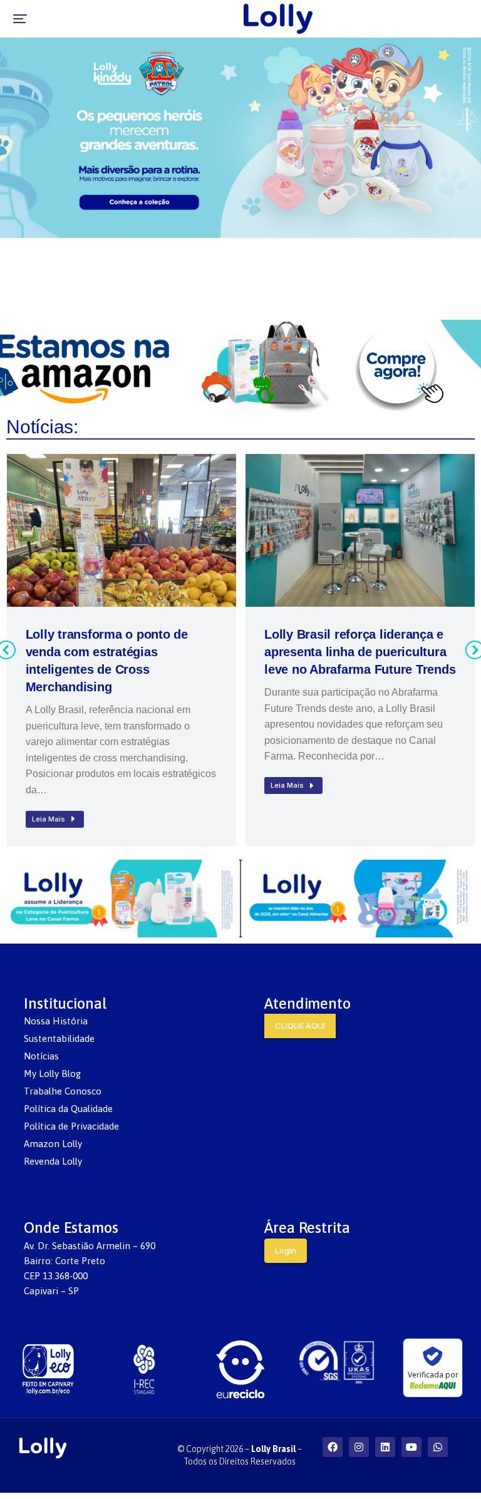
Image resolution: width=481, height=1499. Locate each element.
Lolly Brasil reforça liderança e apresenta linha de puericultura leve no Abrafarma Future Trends (359, 651)
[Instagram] (359, 1447)
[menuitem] (120, 1021)
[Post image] (122, 530)
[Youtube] (411, 1447)
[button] (20, 18)
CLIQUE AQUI (300, 1026)
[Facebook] (333, 1447)
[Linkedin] (385, 1447)
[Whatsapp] (438, 1447)
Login (285, 1250)
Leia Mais (48, 819)
